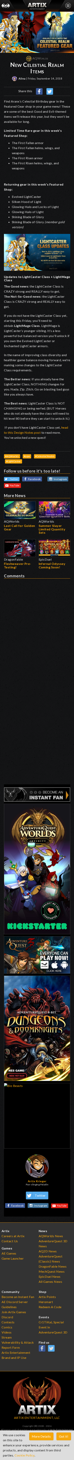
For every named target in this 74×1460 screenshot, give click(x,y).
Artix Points (47, 1297)
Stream (7, 1337)
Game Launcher (13, 1258)
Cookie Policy (25, 1455)
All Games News (50, 1281)
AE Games (9, 1253)
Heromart (46, 1302)
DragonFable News (53, 1266)
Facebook (34, 479)
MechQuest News (52, 1271)
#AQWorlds (12, 456)
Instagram (60, 479)
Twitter (14, 479)
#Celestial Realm (44, 456)
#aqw (27, 456)
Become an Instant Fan (18, 1297)
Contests (8, 1322)
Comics (7, 1327)
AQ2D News (48, 1251)
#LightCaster (13, 461)
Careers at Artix (13, 1236)
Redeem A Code (50, 1307)
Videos (7, 1332)
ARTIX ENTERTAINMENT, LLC (37, 1417)
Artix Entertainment (61, 1429)
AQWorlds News (51, 1236)
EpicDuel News (50, 1276)
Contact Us (10, 1241)
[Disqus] (37, 627)
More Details (41, 1436)
